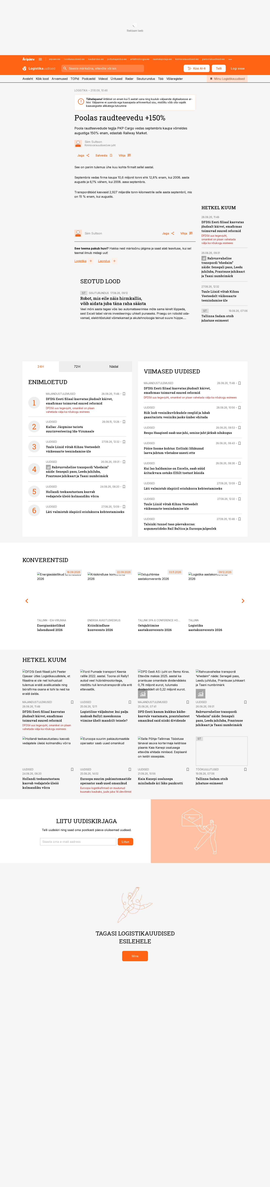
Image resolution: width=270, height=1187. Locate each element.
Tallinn (193, 620)
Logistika (80, 261)
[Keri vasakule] (26, 601)
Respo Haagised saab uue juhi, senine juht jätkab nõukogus (188, 433)
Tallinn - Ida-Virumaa (51, 620)
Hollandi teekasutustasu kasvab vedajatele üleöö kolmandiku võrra (41, 783)
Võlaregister (174, 79)
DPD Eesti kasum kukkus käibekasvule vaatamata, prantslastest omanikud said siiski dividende (164, 716)
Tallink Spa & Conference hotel (160, 620)
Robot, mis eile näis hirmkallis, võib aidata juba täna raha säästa (113, 301)
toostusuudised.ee (74, 59)
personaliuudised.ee (213, 59)
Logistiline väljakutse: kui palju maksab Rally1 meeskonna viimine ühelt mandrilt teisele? (104, 716)
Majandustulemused (60, 393)
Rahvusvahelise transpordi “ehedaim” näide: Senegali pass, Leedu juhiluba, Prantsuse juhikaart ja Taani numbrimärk (223, 267)
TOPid (75, 79)
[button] (78, 841)
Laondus (104, 261)
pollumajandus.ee (117, 59)
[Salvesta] (124, 394)
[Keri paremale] (243, 601)
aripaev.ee (54, 59)
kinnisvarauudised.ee (187, 59)
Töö (160, 79)
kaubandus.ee (96, 59)
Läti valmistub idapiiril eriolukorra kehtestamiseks (85, 512)
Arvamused (60, 79)
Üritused (116, 79)
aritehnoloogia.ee (139, 59)
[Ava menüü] (40, 59)
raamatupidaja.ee (162, 59)
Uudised (51, 421)
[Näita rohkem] (230, 59)
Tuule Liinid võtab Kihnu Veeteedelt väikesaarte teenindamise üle (220, 296)
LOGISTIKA (80, 90)
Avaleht (27, 79)
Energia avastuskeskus (104, 620)
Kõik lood (42, 79)
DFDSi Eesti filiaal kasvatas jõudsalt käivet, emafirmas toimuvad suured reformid (222, 226)
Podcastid (88, 79)
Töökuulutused (207, 769)
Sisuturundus (145, 79)
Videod (103, 79)
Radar (129, 79)
